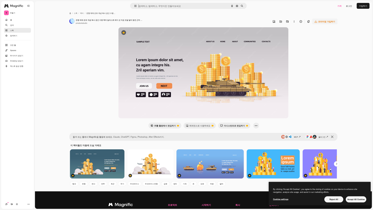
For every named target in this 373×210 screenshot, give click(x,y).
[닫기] (332, 137)
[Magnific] (120, 205)
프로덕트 (172, 204)
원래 (135, 32)
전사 (93, 183)
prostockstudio (81, 23)
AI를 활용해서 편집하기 (163, 126)
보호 (202, 183)
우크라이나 (134, 183)
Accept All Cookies (356, 199)
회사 (237, 204)
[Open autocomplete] (134, 6)
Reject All (333, 199)
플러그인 (322, 137)
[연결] (6, 204)
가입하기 (363, 5)
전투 (103, 183)
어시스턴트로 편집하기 (232, 126)
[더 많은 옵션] (294, 21)
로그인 (349, 5)
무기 (122, 183)
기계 (184, 183)
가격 (339, 5)
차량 (212, 183)
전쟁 (84, 183)
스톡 (75, 13)
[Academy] (11, 204)
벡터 (82, 13)
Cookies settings (280, 199)
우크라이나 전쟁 (151, 183)
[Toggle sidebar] (28, 6)
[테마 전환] (17, 204)
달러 (221, 183)
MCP (296, 137)
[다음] (336, 163)
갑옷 (165, 183)
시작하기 (206, 204)
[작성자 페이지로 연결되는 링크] (72, 21)
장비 (175, 183)
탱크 (74, 183)
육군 (112, 183)
